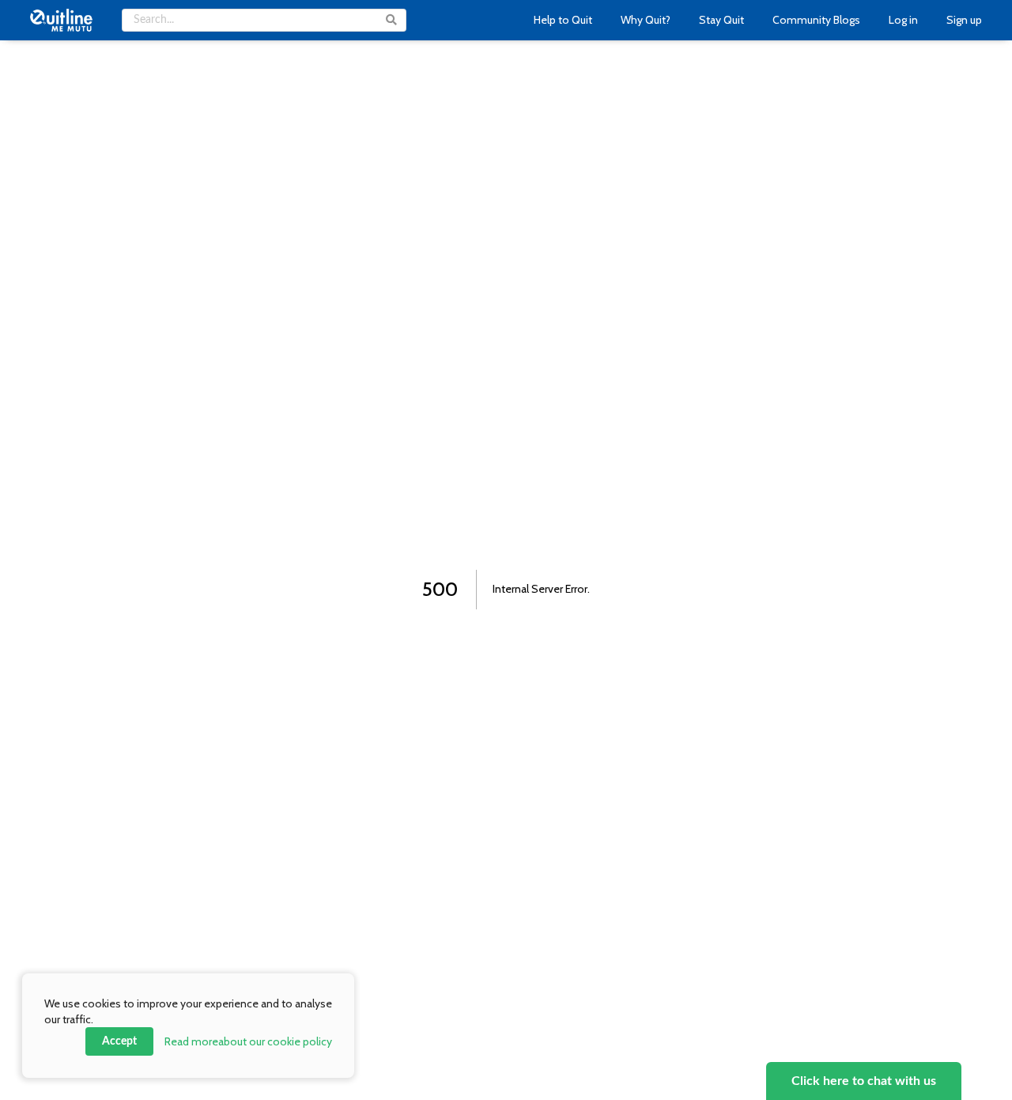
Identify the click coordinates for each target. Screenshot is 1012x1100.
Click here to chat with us (863, 1081)
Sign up (964, 20)
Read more (248, 1041)
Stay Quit (721, 20)
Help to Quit (563, 20)
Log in (903, 20)
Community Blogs (816, 20)
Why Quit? (645, 20)
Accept (119, 1041)
